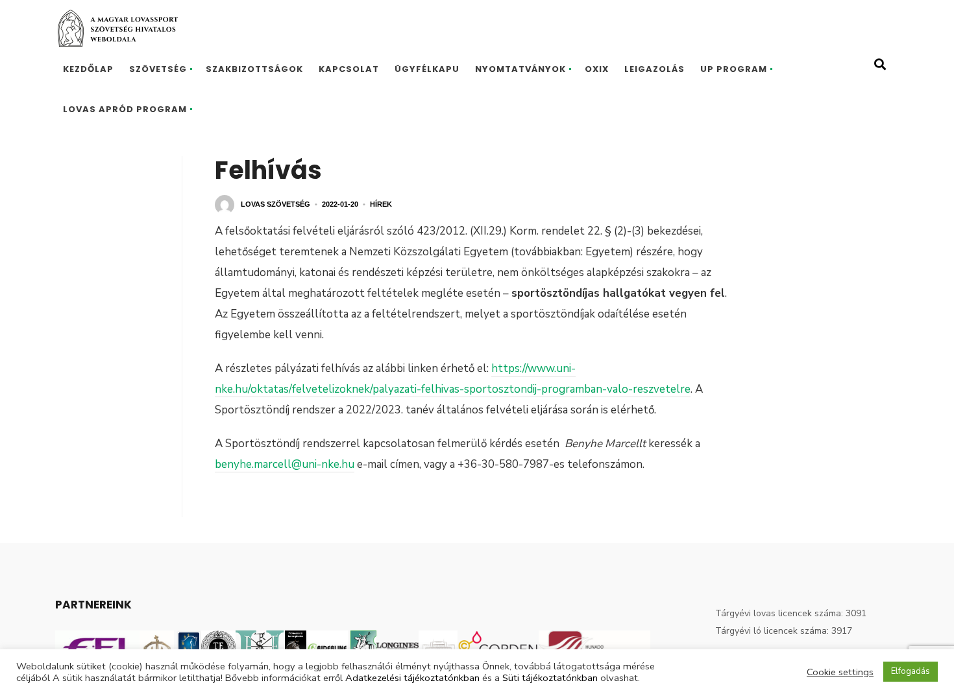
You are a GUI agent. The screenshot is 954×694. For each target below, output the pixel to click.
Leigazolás (654, 69)
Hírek (381, 204)
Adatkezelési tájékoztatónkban (412, 677)
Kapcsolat (349, 69)
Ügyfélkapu (427, 69)
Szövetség (158, 69)
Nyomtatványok (520, 69)
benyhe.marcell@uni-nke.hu (284, 464)
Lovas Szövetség (275, 204)
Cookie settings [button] (840, 672)
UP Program (733, 69)
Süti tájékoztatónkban (550, 677)
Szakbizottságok (254, 69)
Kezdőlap (88, 69)
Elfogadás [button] (910, 671)
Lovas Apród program (125, 109)
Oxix (597, 69)
